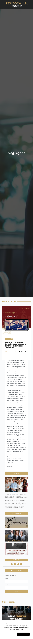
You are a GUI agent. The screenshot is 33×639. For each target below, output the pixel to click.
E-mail (6, 585)
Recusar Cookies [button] (9, 634)
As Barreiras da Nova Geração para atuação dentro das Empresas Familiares (15, 345)
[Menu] (2, 4)
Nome (6, 578)
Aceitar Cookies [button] (23, 634)
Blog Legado (9, 338)
